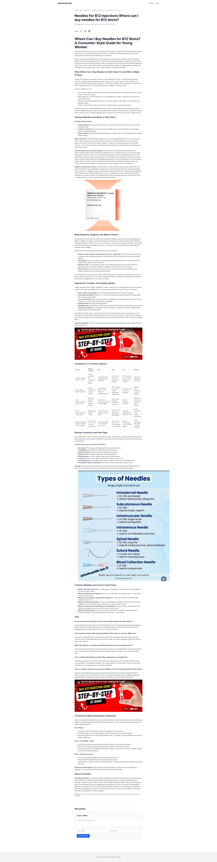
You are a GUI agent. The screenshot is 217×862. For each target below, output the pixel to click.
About (157, 3)
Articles (150, 3)
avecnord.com (65, 3)
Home (76, 10)
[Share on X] (81, 31)
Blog (81, 10)
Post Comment (83, 836)
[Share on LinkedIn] (89, 31)
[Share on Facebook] (85, 31)
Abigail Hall (79, 24)
